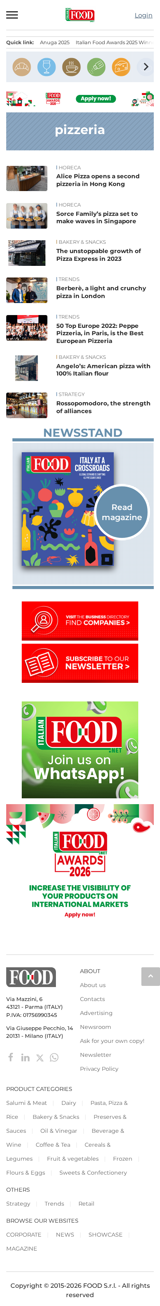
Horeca (70, 168)
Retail (86, 1203)
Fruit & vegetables (73, 1158)
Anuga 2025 (55, 42)
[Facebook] (11, 1057)
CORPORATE (24, 1234)
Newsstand (82, 433)
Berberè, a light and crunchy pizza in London (101, 292)
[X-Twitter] (40, 1057)
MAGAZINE (21, 1248)
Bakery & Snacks (82, 242)
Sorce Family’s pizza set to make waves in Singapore (97, 217)
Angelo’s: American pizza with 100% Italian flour (103, 369)
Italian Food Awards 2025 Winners (118, 42)
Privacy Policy (99, 1068)
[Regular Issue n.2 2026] (83, 508)
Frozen (122, 1158)
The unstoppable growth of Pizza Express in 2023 (98, 254)
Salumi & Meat (26, 1102)
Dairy (68, 1102)
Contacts (92, 999)
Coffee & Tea (53, 1144)
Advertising (96, 1013)
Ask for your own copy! (112, 1040)
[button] (12, 15)
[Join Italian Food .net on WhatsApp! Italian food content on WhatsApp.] (80, 796)
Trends (69, 279)
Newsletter (95, 1054)
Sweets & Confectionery (93, 1172)
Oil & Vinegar (58, 1130)
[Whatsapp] (54, 1057)
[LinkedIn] (26, 1057)
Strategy (72, 394)
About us (93, 985)
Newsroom (95, 1026)
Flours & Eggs (25, 1172)
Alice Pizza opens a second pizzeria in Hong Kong (98, 180)
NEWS (65, 1234)
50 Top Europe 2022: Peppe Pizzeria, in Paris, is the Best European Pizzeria (100, 333)
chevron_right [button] (146, 66)
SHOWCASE (106, 1234)
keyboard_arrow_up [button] (150, 975)
